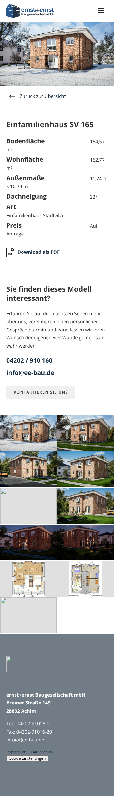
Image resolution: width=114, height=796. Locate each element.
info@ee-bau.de (30, 373)
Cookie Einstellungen (27, 758)
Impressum (16, 752)
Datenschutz (42, 752)
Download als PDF (38, 252)
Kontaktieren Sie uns (41, 392)
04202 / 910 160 (29, 360)
